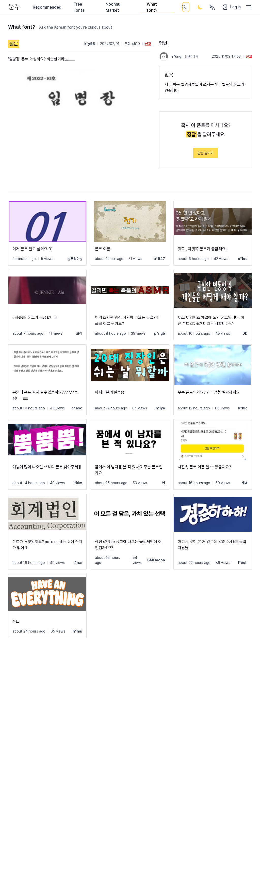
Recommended (47, 7)
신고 (148, 44)
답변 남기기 (206, 153)
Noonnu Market (113, 7)
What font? (152, 7)
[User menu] (212, 7)
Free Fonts (79, 7)
